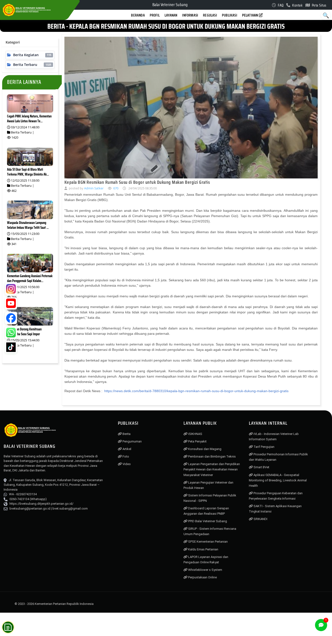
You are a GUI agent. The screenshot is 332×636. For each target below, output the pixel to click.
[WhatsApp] (11, 333)
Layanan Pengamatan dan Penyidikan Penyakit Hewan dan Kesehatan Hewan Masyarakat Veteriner (211, 469)
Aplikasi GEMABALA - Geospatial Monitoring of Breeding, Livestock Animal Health (278, 480)
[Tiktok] (11, 347)
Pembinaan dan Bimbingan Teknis (211, 456)
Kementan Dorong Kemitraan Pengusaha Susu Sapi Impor (24, 332)
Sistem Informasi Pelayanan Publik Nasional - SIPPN (209, 498)
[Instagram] (11, 289)
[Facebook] (11, 318)
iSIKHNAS (194, 434)
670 (115, 188)
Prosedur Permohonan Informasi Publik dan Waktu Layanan (278, 456)
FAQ (280, 5)
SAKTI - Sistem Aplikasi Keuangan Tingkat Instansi (275, 508)
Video (126, 464)
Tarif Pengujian (263, 447)
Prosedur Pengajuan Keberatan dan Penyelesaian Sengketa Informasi (276, 495)
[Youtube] (11, 303)
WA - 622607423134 (23, 494)
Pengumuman (132, 441)
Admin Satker (93, 188)
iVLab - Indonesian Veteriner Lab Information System (274, 436)
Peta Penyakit (197, 441)
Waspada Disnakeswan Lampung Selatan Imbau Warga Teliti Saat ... (28, 225)
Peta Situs (318, 5)
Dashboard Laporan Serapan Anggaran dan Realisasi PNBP (206, 510)
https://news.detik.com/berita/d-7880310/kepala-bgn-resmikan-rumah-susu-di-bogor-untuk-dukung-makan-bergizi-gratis (196, 391)
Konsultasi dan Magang (204, 449)
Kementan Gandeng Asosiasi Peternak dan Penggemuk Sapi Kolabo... (29, 278)
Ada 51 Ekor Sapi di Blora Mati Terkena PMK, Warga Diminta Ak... (28, 172)
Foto (125, 456)
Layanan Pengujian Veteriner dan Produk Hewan (208, 485)
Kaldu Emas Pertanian (202, 549)
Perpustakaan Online (202, 577)
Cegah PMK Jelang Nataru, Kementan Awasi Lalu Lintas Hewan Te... (29, 119)
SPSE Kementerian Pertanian (207, 541)
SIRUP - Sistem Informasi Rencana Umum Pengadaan (209, 531)
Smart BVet (261, 467)
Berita (126, 434)
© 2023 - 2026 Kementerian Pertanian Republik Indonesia (54, 604)
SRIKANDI (260, 519)
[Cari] (325, 15)
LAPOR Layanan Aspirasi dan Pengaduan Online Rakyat (205, 559)
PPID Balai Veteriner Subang (207, 521)
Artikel (126, 449)
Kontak (297, 5)
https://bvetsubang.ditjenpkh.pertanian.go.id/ (41, 503)
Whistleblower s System (204, 570)
